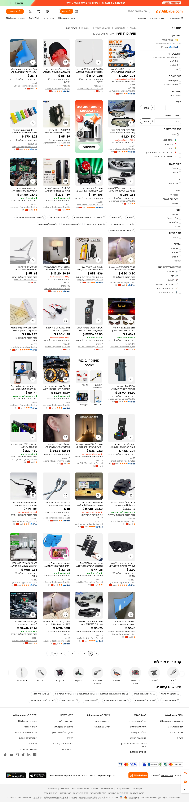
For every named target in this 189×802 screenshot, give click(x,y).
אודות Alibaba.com (174, 715)
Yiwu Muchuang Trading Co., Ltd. (121, 201)
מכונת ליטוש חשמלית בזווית (41, 700)
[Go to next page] (49, 653)
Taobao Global (106, 788)
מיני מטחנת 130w (169, 700)
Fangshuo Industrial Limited (122, 461)
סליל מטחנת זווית (62, 694)
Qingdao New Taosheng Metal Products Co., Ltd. (56, 518)
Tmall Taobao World (80, 788)
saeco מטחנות (90, 700)
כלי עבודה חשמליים (101, 28)
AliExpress (52, 788)
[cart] (38, 12)
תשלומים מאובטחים (137, 721)
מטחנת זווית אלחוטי (57, 218)
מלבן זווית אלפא (39, 694)
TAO (117, 788)
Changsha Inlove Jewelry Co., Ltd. (56, 461)
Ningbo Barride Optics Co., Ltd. (121, 399)
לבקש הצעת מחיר (102, 727)
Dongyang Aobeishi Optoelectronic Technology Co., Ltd (121, 521)
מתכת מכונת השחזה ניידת (121, 231)
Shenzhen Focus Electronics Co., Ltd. (23, 405)
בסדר (146, 107)
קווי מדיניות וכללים (138, 752)
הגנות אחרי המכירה (137, 738)
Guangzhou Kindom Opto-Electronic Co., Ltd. (56, 288)
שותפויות (32, 743)
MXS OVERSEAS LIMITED (25, 279)
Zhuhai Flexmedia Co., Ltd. (25, 86)
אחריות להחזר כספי (137, 727)
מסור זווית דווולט (68, 700)
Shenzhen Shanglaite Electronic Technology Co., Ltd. (56, 88)
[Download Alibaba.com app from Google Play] (16, 775)
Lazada (94, 788)
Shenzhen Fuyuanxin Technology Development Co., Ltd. (23, 146)
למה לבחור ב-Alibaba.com (171, 721)
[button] (76, 11)
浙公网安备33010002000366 (143, 797)
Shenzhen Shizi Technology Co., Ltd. (89, 463)
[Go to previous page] (96, 653)
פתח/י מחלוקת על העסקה (62, 732)
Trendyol (126, 788)
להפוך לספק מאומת (28, 738)
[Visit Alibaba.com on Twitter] (23, 754)
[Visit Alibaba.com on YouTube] (11, 754)
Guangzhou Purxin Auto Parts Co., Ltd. (121, 346)
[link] (185, 774)
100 (55, 653)
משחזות (85, 28)
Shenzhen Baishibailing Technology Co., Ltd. (89, 582)
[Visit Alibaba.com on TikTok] (5, 754)
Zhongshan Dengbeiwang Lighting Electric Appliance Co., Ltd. (23, 582)
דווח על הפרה (67, 749)
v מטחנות (115, 218)
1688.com (64, 788)
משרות (180, 738)
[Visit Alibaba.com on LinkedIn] (29, 754)
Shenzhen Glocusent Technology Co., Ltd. (121, 282)
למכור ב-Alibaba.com (27, 721)
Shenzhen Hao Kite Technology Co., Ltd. (89, 346)
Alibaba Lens (167, 775)
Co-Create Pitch (175, 727)
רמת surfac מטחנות (47, 224)
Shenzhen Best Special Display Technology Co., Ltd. (89, 279)
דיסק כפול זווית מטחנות (144, 700)
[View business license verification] (121, 797)
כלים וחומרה (119, 28)
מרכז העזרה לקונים (65, 721)
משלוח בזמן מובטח (138, 732)
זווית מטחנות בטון (84, 694)
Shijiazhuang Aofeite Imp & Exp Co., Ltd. (121, 582)
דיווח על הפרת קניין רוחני (62, 743)
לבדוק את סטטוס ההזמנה (25, 732)
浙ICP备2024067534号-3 (169, 797)
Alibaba (133, 28)
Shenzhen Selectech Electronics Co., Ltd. (23, 207)
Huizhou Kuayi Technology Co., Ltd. (121, 91)
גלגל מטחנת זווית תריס (143, 694)
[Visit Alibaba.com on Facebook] (35, 754)
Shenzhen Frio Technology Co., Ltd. (23, 347)
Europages (137, 788)
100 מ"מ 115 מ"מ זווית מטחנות (112, 694)
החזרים (70, 738)
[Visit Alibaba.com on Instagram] (17, 754)
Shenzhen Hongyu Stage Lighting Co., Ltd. (89, 204)
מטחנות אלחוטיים (70, 224)
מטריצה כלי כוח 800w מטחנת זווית (88, 218)
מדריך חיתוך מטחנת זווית (121, 224)
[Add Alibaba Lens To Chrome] (138, 775)
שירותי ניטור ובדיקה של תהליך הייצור (133, 744)
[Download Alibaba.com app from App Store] (38, 775)
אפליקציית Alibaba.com (60, 775)
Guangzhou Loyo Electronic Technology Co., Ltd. (56, 405)
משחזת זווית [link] (71, 28)
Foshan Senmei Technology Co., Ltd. (23, 521)
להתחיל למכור (30, 727)
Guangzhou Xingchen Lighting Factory (23, 459)
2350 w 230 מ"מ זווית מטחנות (28, 218)
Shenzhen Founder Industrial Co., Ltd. (89, 524)
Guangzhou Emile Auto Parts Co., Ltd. (121, 149)
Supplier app (104, 775)
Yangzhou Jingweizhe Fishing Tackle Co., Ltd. (89, 88)
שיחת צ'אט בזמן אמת (63, 727)
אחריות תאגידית (176, 732)
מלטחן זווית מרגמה (168, 694)
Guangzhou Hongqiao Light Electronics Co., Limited (56, 143)
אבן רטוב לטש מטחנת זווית (115, 700)
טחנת (129, 218)
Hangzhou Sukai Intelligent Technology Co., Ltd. (56, 207)
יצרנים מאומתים (102, 721)
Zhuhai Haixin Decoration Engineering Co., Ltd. (56, 346)
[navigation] (160, 341)
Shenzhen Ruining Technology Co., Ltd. (56, 582)
